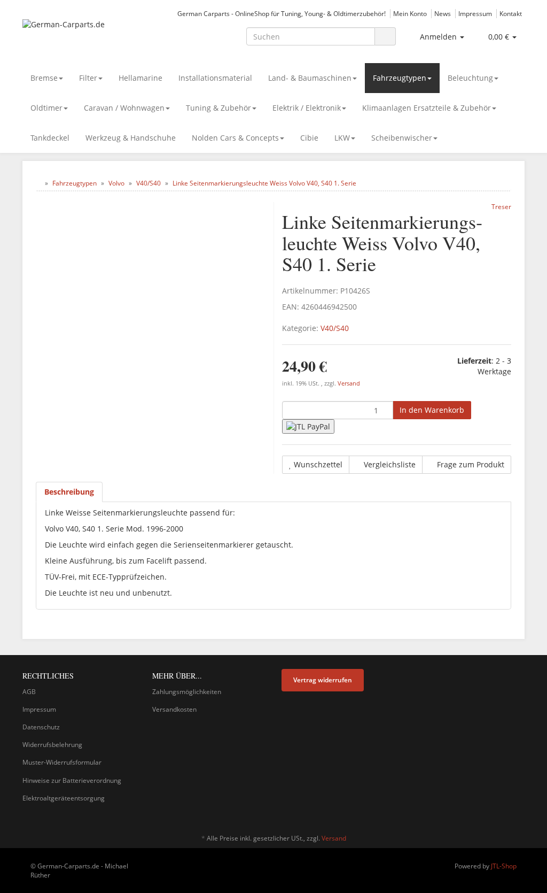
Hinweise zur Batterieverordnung (71, 780)
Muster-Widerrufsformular (61, 762)
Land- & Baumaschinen (309, 78)
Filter (88, 78)
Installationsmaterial (215, 78)
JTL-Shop (504, 866)
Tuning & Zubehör (218, 108)
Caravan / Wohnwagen (124, 108)
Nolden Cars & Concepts (235, 138)
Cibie (309, 138)
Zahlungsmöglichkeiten (186, 691)
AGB (29, 691)
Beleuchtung (470, 78)
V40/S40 (335, 328)
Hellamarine (140, 78)
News (442, 13)
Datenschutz (41, 727)
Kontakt (510, 13)
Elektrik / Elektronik (306, 108)
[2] (308, 426)
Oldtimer (46, 108)
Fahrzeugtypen (399, 78)
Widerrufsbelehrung (52, 744)
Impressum (475, 13)
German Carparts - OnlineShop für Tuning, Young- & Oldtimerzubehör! (281, 13)
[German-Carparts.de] (100, 35)
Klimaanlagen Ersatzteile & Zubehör (426, 108)
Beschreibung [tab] (69, 492)
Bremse (44, 78)
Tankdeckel (49, 138)
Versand (349, 383)
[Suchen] (385, 37)
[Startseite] (38, 183)
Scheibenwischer (401, 138)
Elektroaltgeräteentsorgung (63, 798)
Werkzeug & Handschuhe (130, 138)
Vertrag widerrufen (322, 679)
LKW (342, 138)
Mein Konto (410, 13)
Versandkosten (174, 709)
